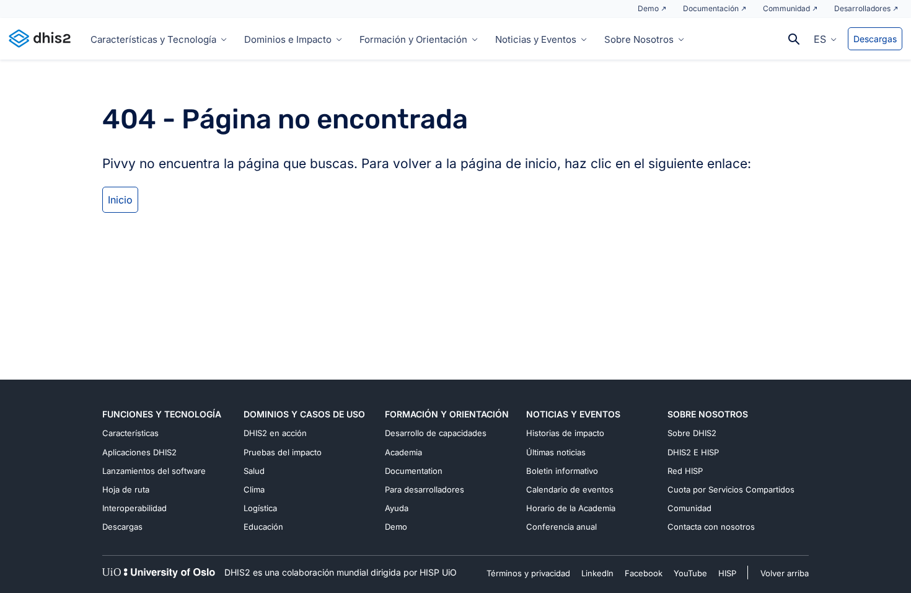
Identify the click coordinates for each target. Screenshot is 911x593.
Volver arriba (784, 573)
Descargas (875, 38)
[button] (825, 38)
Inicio (120, 200)
